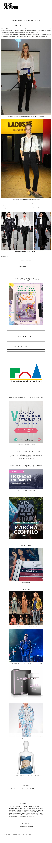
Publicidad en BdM (26, 834)
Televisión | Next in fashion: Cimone (26, 738)
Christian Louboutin (28, 811)
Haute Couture (13, 813)
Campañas (19, 811)
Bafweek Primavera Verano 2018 (28, 816)
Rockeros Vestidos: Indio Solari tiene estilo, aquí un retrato (26, 663)
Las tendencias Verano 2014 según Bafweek (26, 626)
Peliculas (28, 813)
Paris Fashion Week (34, 808)
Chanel (41, 808)
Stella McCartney (38, 811)
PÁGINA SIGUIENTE (46, 272)
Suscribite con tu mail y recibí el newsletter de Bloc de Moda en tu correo (26, 788)
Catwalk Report (21, 813)
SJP (18, 808)
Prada (10, 815)
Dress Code (13, 808)
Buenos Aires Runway (19, 815)
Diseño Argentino (22, 806)
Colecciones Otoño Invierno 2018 (16, 816)
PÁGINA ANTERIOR (5, 272)
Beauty (31, 806)
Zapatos (11, 806)
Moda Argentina (36, 810)
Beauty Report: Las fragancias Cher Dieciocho (26, 700)
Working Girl (28, 810)
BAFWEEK (39, 806)
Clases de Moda (16, 834)
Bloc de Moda (6, 834)
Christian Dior (34, 813)
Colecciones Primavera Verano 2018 (34, 814)
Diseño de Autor (24, 808)
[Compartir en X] (22, 25)
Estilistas (40, 813)
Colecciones (12, 810)
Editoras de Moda (20, 810)
